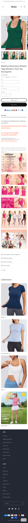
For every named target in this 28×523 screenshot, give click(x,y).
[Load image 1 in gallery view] (5, 55)
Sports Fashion (6, 494)
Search (4, 458)
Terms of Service (6, 455)
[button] (2, 6)
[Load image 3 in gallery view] (22, 55)
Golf (4, 477)
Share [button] (4, 270)
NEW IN (4, 490)
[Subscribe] (22, 503)
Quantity (3, 92)
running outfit (5, 353)
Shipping (7, 76)
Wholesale (5, 471)
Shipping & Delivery (7, 439)
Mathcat (12, 520)
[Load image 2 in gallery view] (14, 55)
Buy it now (14, 104)
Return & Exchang (7, 442)
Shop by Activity (6, 497)
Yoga (2, 389)
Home (4, 467)
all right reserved (17, 520)
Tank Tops (5, 480)
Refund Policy (6, 449)
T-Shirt (4, 487)
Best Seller (5, 474)
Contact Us (5, 445)
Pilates (3, 317)
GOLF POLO (4, 426)
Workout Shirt (6, 484)
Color (2, 85)
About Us (5, 436)
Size (2, 79)
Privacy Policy (6, 452)
